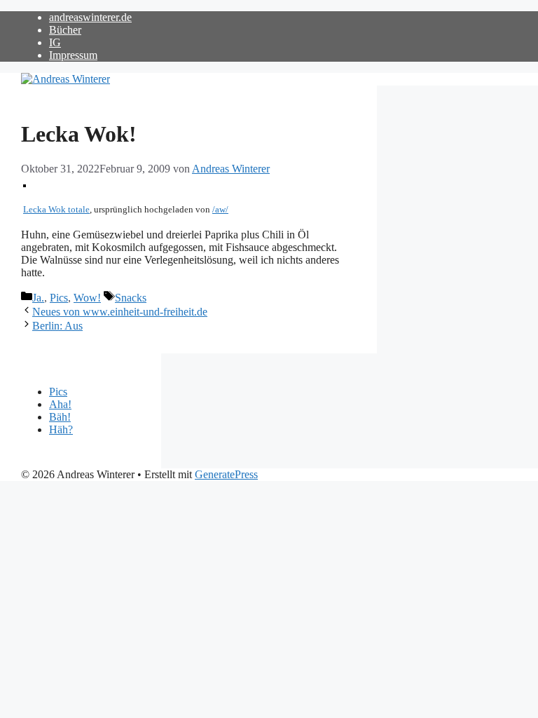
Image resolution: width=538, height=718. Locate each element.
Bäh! (60, 417)
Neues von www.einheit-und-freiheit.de (119, 312)
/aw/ (220, 210)
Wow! (87, 298)
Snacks (130, 298)
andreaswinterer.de (90, 17)
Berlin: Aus (57, 326)
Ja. (38, 298)
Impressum (73, 55)
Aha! (60, 404)
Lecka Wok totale (56, 210)
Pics (59, 298)
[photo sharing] (24, 183)
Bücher (65, 30)
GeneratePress (226, 474)
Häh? (61, 429)
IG (55, 42)
